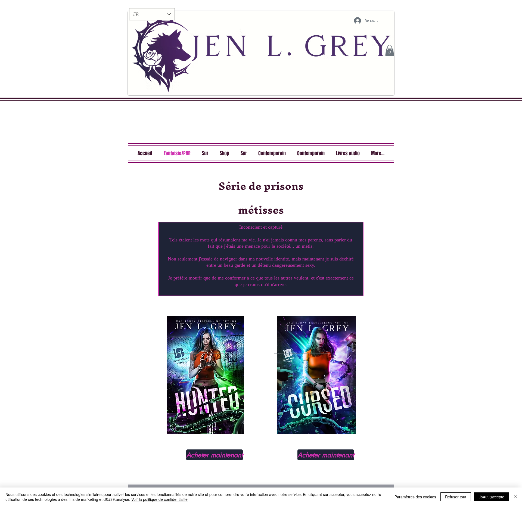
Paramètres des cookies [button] (415, 496)
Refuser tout (455, 496)
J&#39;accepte (491, 496)
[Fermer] (515, 497)
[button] (389, 50)
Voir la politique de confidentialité (159, 499)
